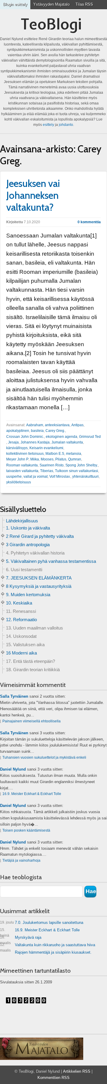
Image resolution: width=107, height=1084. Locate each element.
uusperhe (14, 476)
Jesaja (13, 442)
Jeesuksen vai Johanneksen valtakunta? (33, 195)
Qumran (74, 459)
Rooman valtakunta (22, 465)
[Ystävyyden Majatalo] (41, 1049)
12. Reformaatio (21, 619)
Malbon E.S (54, 454)
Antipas (77, 425)
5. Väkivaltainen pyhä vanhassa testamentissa (51, 561)
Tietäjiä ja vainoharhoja (21, 860)
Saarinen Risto (52, 465)
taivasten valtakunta (22, 471)
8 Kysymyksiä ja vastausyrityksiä (38, 586)
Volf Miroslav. (59, 476)
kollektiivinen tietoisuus (25, 454)
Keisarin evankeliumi (46, 448)
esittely (48, 125)
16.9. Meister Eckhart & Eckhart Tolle (31, 794)
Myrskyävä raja (20, 938)
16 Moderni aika (21, 652)
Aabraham (34, 425)
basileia (37, 431)
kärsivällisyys (17, 448)
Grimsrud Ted (90, 437)
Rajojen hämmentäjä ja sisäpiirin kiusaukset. (53, 952)
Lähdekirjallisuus (22, 520)
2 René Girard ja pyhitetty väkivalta (40, 536)
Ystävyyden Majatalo (51, 4)
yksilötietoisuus (18, 482)
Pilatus (60, 459)
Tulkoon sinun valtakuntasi (76, 471)
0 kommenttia (89, 222)
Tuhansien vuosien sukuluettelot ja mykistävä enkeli (44, 757)
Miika (34, 459)
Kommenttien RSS (53, 1077)
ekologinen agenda (61, 437)
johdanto (66, 125)
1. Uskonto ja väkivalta (28, 527)
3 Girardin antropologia (28, 544)
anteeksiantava (57, 425)
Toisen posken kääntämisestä (26, 830)
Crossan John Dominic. (25, 437)
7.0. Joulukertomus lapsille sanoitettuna (41, 922)
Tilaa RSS (84, 4)
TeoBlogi (51, 24)
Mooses (47, 459)
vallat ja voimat (35, 476)
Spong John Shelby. (81, 465)
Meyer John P (17, 459)
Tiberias (46, 471)
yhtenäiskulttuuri (85, 476)
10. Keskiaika (19, 602)
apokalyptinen (17, 431)
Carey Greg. (55, 431)
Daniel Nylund (13, 769)
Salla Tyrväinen (14, 696)
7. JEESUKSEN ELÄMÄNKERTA (39, 577)
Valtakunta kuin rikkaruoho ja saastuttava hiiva (47, 946)
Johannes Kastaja (35, 442)
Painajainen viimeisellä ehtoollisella (31, 721)
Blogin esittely (15, 4)
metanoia (73, 454)
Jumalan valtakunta (67, 442)
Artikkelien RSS (76, 1071)
